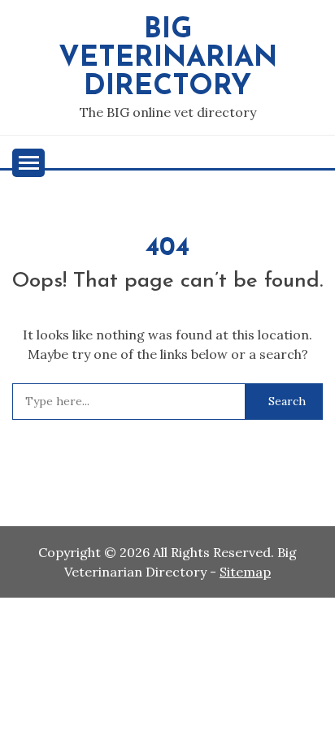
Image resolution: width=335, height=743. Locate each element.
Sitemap (245, 572)
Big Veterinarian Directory (168, 59)
